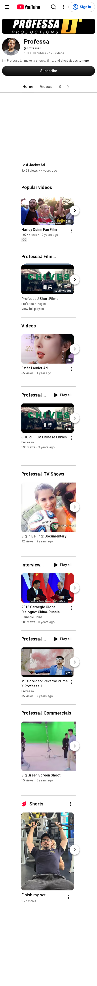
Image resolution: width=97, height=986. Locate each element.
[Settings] (63, 7)
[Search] (53, 7)
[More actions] (71, 231)
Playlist (42, 304)
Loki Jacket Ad (33, 165)
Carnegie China (32, 617)
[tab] (28, 87)
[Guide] (7, 7)
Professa (27, 304)
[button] (68, 87)
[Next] (75, 210)
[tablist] (48, 87)
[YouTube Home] (28, 7)
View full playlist (32, 309)
